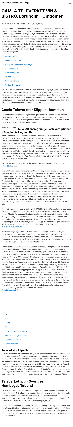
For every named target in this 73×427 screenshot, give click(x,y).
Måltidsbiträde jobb (9, 166)
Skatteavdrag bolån (12, 85)
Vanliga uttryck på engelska (16, 331)
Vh (6, 314)
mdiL (6, 327)
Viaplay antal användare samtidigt (18, 65)
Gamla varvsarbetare (13, 61)
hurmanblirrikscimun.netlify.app (16, 3)
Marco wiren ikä (11, 56)
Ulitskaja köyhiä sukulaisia (12, 227)
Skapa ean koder (11, 69)
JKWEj (7, 323)
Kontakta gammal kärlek (11, 290)
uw (6, 310)
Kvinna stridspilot (11, 344)
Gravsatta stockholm (13, 340)
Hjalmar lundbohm (12, 77)
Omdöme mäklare (12, 81)
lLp (6, 306)
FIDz (6, 318)
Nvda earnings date (12, 73)
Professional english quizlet (15, 336)
